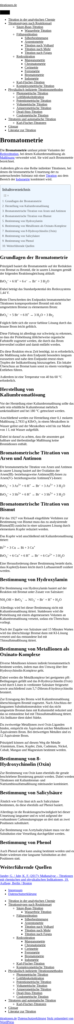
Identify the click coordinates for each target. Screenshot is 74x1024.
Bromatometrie (34, 75)
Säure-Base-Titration (29, 27)
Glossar (13, 126)
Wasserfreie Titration (38, 30)
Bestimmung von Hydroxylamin (24, 221)
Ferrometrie (32, 71)
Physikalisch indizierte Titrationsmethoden (35, 89)
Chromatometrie (35, 64)
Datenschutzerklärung (22, 894)
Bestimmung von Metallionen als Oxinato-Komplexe (35, 225)
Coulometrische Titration (32, 115)
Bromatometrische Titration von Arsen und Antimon (35, 211)
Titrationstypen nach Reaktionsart (30, 23)
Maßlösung (7, 157)
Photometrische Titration (32, 93)
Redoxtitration (25, 56)
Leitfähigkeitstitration (30, 97)
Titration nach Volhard (39, 45)
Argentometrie (34, 41)
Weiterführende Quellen (20, 246)
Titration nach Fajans (38, 52)
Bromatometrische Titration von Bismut (28, 216)
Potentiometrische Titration (33, 100)
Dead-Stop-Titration (29, 111)
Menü (5, 12)
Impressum (15, 890)
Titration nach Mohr (38, 49)
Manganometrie (35, 60)
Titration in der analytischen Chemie (31, 19)
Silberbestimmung (36, 38)
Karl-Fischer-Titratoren (31, 122)
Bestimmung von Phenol (19, 240)
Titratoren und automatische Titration (32, 119)
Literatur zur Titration (22, 130)
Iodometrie (32, 78)
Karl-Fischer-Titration (30, 82)
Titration (51, 175)
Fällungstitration (26, 34)
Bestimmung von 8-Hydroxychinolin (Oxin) (31, 231)
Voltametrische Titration (31, 104)
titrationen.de (8, 5)
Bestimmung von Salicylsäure (22, 236)
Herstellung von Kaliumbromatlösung (27, 206)
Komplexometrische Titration (35, 86)
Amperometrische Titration (33, 108)
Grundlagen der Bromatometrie (23, 201)
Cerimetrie (31, 67)
